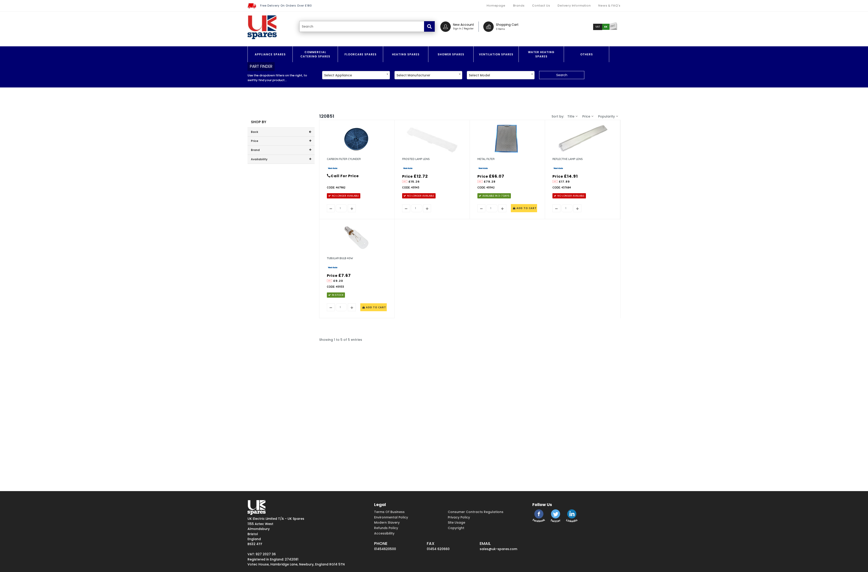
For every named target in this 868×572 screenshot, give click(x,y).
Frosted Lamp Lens (416, 159)
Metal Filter (486, 159)
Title (570, 116)
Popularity (606, 116)
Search (561, 75)
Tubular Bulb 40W (340, 258)
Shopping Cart (507, 24)
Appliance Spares (270, 54)
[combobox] (356, 75)
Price (586, 116)
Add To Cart (526, 208)
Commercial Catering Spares (315, 54)
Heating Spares (406, 54)
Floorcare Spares (360, 54)
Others (586, 54)
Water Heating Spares (541, 54)
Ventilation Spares (496, 54)
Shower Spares (451, 54)
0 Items (500, 29)
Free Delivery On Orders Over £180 (286, 5)
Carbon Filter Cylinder (344, 159)
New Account (463, 24)
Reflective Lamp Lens (567, 159)
